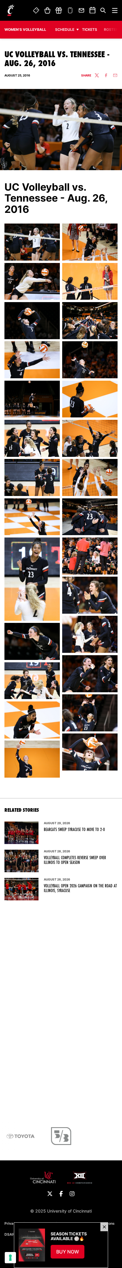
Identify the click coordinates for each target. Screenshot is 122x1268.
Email (81, 10)
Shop (47, 10)
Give (58, 10)
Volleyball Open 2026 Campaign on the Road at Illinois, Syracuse (80, 888)
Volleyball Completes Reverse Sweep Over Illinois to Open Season (75, 860)
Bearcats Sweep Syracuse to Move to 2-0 (74, 829)
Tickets (36, 10)
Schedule (64, 29)
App (70, 10)
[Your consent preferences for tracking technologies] (10, 1257)
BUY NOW (70, 1253)
